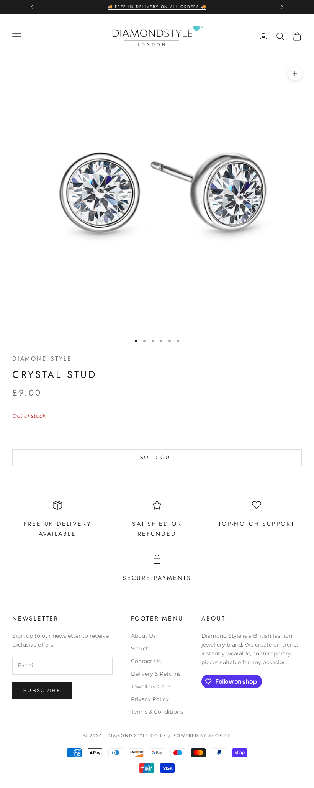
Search (140, 648)
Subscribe (42, 690)
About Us (143, 635)
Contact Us (146, 661)
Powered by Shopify (202, 735)
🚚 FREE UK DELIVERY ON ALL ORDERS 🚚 (157, 7)
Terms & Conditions (157, 711)
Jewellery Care (150, 686)
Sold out (157, 457)
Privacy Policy (150, 699)
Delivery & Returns (156, 673)
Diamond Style (42, 358)
